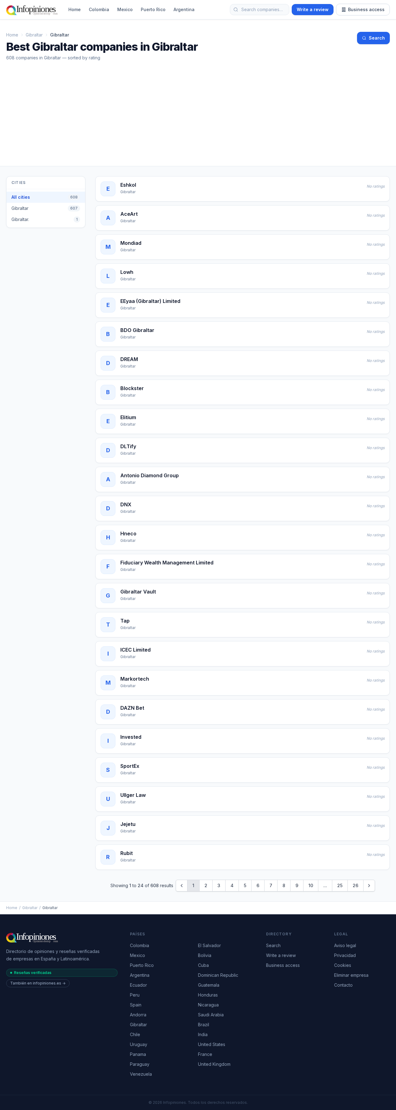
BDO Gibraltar (137, 330)
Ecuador (138, 985)
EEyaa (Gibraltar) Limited (150, 301)
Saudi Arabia (211, 1014)
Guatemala (208, 985)
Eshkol (128, 185)
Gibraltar (34, 34)
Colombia (99, 9)
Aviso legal (345, 945)
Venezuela (141, 1074)
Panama (138, 1054)
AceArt (129, 214)
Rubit (126, 853)
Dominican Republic (218, 975)
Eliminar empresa (351, 975)
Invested (130, 737)
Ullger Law (133, 795)
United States (211, 1044)
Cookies (342, 965)
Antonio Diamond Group (149, 475)
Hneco (128, 533)
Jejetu (128, 824)
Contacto (343, 985)
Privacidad (345, 955)
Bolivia (204, 955)
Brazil (203, 1024)
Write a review (313, 9)
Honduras (208, 994)
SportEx (129, 766)
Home (74, 9)
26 (355, 885)
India (203, 1034)
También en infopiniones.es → (38, 983)
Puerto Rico (153, 9)
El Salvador (209, 945)
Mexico (125, 9)
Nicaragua (208, 1004)
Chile (135, 1034)
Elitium (128, 417)
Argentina (184, 9)
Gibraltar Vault (138, 592)
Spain (135, 1004)
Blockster (132, 388)
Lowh (126, 272)
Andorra (138, 1014)
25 (339, 885)
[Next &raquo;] (369, 885)
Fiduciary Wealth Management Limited (166, 562)
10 (310, 885)
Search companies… (262, 9)
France (205, 1054)
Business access (366, 9)
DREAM (129, 359)
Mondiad (130, 243)
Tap (125, 621)
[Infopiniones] (33, 9)
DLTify (128, 446)
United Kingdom (214, 1064)
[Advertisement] (198, 119)
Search (377, 37)
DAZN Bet (132, 708)
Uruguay (138, 1044)
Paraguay (139, 1064)
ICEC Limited (135, 650)
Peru (135, 994)
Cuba (203, 965)
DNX (125, 504)
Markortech (134, 679)
